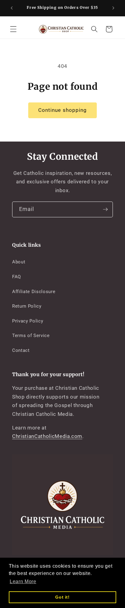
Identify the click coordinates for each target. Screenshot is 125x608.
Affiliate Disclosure (33, 291)
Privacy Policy (27, 321)
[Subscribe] (105, 209)
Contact (21, 350)
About (18, 262)
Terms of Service (31, 335)
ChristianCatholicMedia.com (47, 436)
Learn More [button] (23, 581)
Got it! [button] (62, 597)
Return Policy (27, 306)
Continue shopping (62, 110)
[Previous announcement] (12, 8)
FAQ (16, 276)
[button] (13, 29)
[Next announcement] (113, 8)
